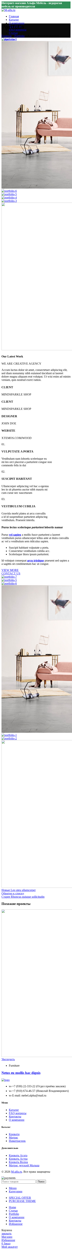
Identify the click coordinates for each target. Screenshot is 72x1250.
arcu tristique (35, 560)
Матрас (13, 1137)
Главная (6, 35)
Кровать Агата (18, 1155)
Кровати (14, 1134)
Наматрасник (17, 1140)
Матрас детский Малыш (24, 1165)
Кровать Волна (18, 1162)
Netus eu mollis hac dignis (20, 1073)
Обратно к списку (12, 893)
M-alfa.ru (16, 1171)
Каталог (14, 1109)
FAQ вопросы (17, 1113)
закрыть (6, 1233)
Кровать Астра (18, 1158)
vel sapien (15, 534)
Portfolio (19, 35)
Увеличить (8, 1059)
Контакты (15, 1116)
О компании (16, 1119)
